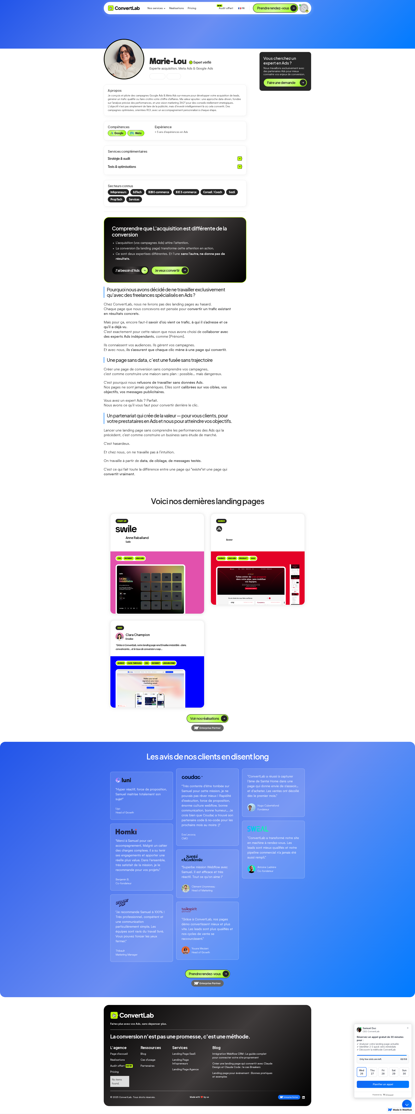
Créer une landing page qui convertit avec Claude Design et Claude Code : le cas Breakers (242, 1065)
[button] (156, 8)
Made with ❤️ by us (199, 1097)
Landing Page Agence (185, 1069)
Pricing (192, 8)
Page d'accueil (119, 1053)
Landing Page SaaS (184, 1053)
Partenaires (147, 1065)
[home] (124, 8)
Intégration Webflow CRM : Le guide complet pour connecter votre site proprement (239, 1055)
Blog (143, 1053)
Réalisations (176, 8)
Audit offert (226, 8)
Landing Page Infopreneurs (180, 1061)
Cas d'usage (148, 1059)
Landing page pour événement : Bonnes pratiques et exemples (242, 1074)
